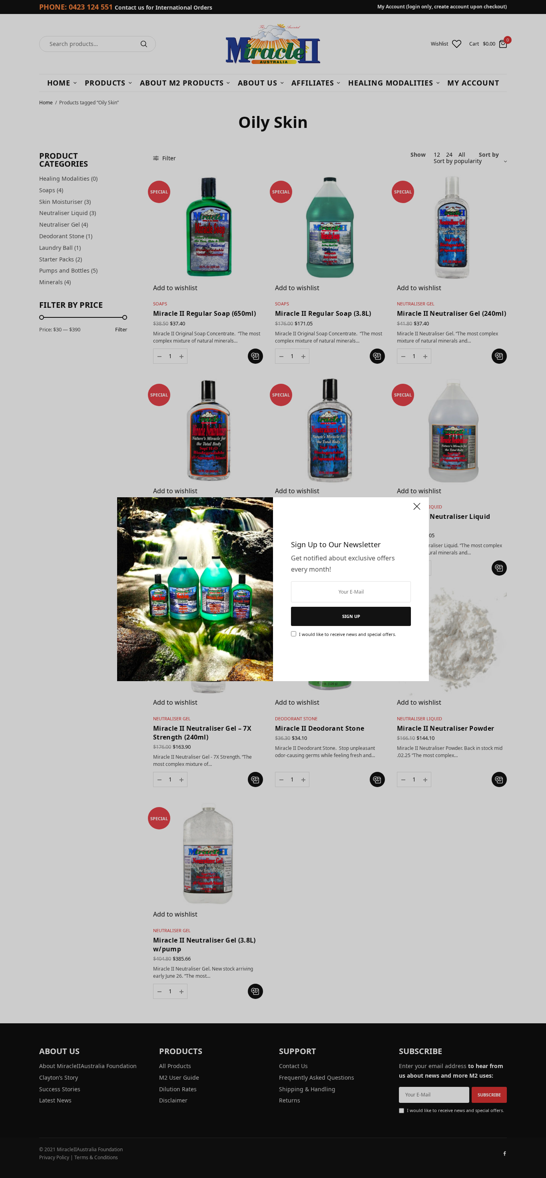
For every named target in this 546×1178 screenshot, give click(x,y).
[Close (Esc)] (417, 510)
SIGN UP (351, 616)
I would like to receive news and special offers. (347, 634)
